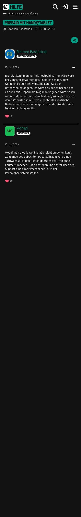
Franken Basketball (20, 29)
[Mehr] (73, 67)
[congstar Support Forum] (12, 7)
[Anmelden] (65, 7)
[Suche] (55, 7)
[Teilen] (74, 40)
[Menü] (75, 7)
